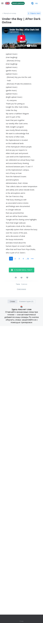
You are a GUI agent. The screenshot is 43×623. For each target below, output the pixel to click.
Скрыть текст (35, 13)
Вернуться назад (10, 13)
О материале (21, 289)
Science (24, 284)
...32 (27, 258)
